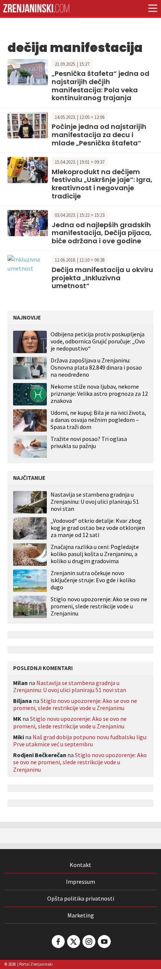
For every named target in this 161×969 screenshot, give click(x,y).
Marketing (80, 915)
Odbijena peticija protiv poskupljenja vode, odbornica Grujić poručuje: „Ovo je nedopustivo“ (98, 341)
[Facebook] (58, 941)
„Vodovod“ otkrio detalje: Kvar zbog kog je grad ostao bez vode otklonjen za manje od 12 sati (98, 527)
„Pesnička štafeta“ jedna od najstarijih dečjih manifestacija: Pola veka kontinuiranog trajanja (100, 85)
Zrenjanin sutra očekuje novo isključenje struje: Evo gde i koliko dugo (93, 580)
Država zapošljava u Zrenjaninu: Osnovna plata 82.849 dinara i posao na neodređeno (96, 367)
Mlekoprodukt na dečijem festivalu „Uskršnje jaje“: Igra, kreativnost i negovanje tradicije (102, 184)
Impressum (80, 881)
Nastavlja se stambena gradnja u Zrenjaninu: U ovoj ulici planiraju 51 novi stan (95, 501)
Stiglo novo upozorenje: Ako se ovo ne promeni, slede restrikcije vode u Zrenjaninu (99, 606)
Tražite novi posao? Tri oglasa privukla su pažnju (89, 442)
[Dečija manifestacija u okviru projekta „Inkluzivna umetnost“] (27, 263)
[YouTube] (104, 941)
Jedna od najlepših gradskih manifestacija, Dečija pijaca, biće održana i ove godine (102, 233)
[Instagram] (88, 941)
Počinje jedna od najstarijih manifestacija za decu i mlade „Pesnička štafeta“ (99, 134)
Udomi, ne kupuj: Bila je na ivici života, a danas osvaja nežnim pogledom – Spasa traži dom (98, 420)
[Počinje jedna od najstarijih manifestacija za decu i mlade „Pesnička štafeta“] (27, 124)
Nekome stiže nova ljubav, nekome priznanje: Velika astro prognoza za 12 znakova (99, 393)
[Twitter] (73, 941)
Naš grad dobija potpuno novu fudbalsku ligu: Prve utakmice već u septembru (80, 740)
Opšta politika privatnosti (80, 898)
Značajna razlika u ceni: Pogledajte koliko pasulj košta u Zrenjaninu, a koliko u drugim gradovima (95, 554)
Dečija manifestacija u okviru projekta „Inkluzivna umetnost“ (102, 277)
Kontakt (80, 864)
